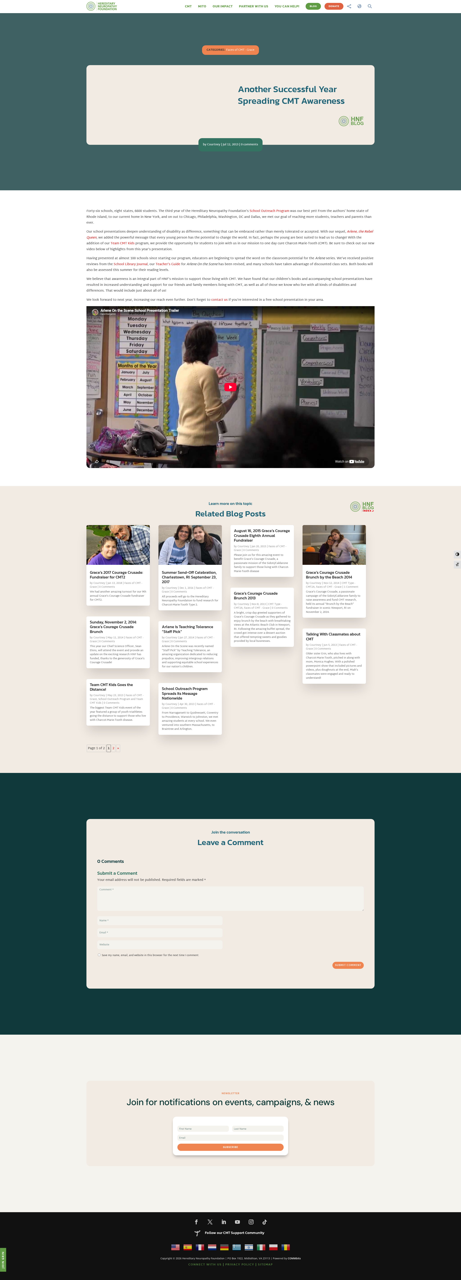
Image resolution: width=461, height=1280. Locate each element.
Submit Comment (348, 965)
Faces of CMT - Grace (240, 50)
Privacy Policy (239, 1264)
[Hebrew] (249, 1248)
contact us (219, 300)
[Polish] (273, 1248)
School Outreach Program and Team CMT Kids (116, 701)
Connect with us (205, 1264)
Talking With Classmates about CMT (333, 636)
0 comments (249, 144)
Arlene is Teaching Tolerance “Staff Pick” (187, 629)
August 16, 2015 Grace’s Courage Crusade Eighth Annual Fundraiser (262, 535)
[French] (200, 1248)
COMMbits (294, 1258)
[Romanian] (285, 1248)
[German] (224, 1248)
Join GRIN (3, 1259)
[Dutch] (212, 1248)
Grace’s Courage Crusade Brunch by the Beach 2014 (329, 574)
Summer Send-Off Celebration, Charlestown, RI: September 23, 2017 (189, 577)
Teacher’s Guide (168, 264)
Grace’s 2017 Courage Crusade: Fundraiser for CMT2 (116, 574)
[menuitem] (188, 6)
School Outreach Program (269, 211)
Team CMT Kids (123, 243)
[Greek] (236, 1248)
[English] (175, 1248)
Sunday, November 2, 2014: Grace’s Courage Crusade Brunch (113, 627)
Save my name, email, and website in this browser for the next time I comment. (150, 955)
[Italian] (261, 1248)
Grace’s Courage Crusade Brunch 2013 (256, 595)
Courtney (213, 144)
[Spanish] (188, 1248)
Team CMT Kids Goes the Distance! (111, 687)
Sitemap (265, 1264)
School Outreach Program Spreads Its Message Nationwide (185, 693)
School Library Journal (131, 264)
